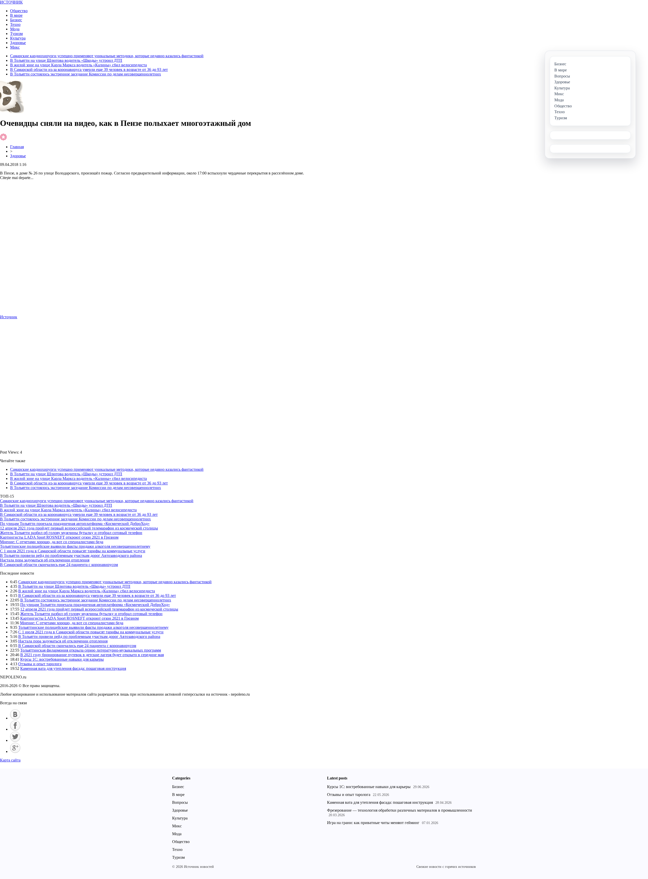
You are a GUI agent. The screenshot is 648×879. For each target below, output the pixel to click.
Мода (14, 29)
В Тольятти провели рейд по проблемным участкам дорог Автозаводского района (71, 555)
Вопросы (180, 802)
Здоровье (18, 43)
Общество (19, 11)
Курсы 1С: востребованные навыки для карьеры (62, 659)
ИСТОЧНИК (11, 2)
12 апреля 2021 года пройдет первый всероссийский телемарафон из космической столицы (79, 528)
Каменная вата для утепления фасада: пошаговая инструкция (73, 668)
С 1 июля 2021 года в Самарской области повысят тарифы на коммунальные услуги (72, 551)
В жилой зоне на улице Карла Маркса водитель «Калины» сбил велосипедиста (78, 65)
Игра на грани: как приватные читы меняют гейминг (373, 823)
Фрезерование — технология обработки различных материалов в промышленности (399, 810)
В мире (16, 15)
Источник (8, 317)
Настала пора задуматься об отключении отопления (44, 560)
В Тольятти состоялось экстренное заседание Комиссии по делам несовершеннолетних (85, 74)
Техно (15, 24)
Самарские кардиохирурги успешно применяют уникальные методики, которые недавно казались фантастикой (107, 56)
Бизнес (16, 20)
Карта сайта (10, 760)
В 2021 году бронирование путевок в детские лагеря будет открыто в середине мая (92, 655)
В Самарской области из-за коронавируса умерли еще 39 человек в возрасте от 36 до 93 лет (89, 69)
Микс (15, 47)
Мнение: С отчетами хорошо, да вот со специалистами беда (51, 542)
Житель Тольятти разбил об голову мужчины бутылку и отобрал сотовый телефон (71, 533)
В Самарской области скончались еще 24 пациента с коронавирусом (59, 564)
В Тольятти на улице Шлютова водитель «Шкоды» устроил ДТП (66, 60)
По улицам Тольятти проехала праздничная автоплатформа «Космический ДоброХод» (75, 523)
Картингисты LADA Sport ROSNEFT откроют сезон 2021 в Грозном (59, 537)
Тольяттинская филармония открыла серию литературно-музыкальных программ (90, 650)
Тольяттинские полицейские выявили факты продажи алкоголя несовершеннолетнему (75, 546)
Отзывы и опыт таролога (40, 664)
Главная (17, 147)
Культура (18, 38)
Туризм (16, 33)
